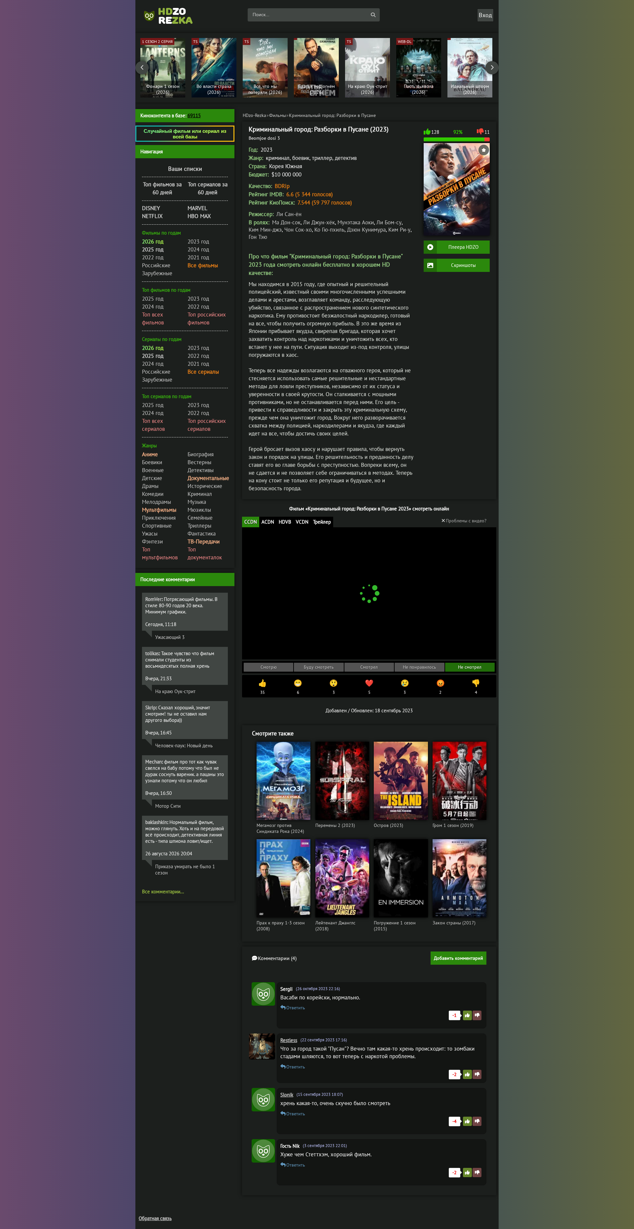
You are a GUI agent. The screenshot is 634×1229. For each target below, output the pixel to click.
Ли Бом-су (389, 222)
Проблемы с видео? (466, 521)
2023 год (198, 241)
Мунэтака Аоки (355, 222)
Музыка (197, 501)
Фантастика (202, 533)
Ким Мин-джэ (265, 229)
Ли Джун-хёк (319, 222)
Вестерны (199, 462)
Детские (152, 478)
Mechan (153, 762)
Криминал (200, 494)
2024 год (198, 249)
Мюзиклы (199, 509)
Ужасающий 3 (170, 637)
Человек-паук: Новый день (184, 745)
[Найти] (373, 14)
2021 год (198, 257)
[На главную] (171, 14)
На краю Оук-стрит (175, 691)
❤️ (369, 687)
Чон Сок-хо (298, 229)
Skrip (150, 707)
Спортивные (157, 525)
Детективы (201, 470)
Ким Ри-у (399, 229)
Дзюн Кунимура (366, 229)
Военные (153, 470)
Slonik (286, 1095)
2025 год (152, 298)
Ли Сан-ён (288, 214)
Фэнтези (152, 541)
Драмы (150, 486)
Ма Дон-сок (286, 222)
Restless (288, 1040)
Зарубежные (157, 273)
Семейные (200, 517)
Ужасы (150, 533)
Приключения (159, 517)
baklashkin (156, 822)
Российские (156, 265)
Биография (201, 454)
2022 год (152, 257)
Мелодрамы (156, 501)
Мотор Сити (168, 806)
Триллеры (199, 525)
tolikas (152, 653)
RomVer (153, 599)
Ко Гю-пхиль (329, 229)
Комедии (152, 494)
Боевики (152, 462)
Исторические (205, 486)
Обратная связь (155, 1218)
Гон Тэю (258, 237)
